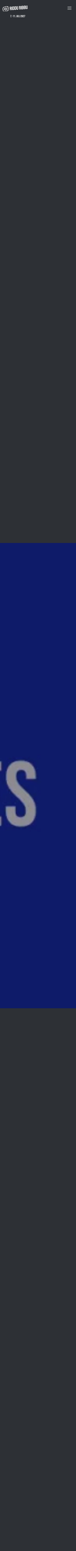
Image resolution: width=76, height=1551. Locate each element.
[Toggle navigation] (69, 8)
